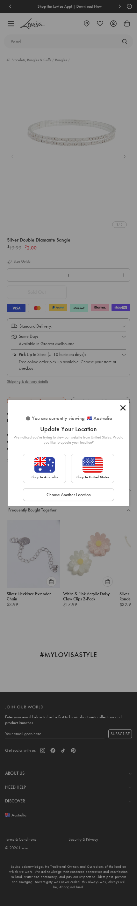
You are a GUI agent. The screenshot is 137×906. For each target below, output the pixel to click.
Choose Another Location (69, 494)
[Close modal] (123, 408)
